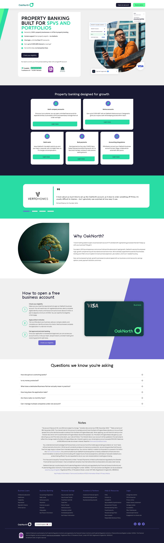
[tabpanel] (86, 196)
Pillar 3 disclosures (131, 510)
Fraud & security (109, 510)
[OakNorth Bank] (26, 5)
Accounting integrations (46, 495)
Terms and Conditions (77, 473)
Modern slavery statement (133, 502)
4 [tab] (50, 211)
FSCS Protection (130, 497)
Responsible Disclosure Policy (113, 518)
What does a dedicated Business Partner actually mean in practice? (45, 386)
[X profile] (143, 524)
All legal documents (131, 495)
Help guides (43, 510)
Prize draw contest (66, 510)
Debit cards (43, 497)
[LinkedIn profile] (135, 524)
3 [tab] (42, 211)
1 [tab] (26, 211)
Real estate (21, 502)
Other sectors (22, 507)
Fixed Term (64, 502)
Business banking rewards (90, 500)
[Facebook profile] (139, 524)
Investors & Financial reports (90, 495)
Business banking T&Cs (111, 507)
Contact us (108, 497)
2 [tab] (34, 211)
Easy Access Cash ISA (67, 495)
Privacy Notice (105, 473)
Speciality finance (23, 505)
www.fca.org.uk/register (53, 535)
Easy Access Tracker (67, 497)
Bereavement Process (111, 505)
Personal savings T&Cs (111, 513)
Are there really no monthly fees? (33, 398)
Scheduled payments (67, 513)
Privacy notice (130, 500)
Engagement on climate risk (134, 515)
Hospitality (21, 500)
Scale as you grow (44, 505)
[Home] (24, 524)
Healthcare (21, 497)
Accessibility (129, 507)
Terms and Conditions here (98, 441)
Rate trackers (108, 515)
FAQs (106, 495)
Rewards (42, 507)
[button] (43, 524)
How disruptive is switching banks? (34, 375)
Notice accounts (44, 500)
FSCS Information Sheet (92, 473)
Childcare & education (24, 495)
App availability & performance (113, 502)
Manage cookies (130, 505)
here (35, 315)
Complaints (108, 500)
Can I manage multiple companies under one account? (41, 404)
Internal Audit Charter (132, 513)
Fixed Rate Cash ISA (66, 500)
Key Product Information (61, 473)
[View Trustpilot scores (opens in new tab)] (31, 69)
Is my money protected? (30, 380)
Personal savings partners (90, 497)
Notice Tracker (65, 505)
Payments (42, 502)
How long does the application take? (34, 392)
